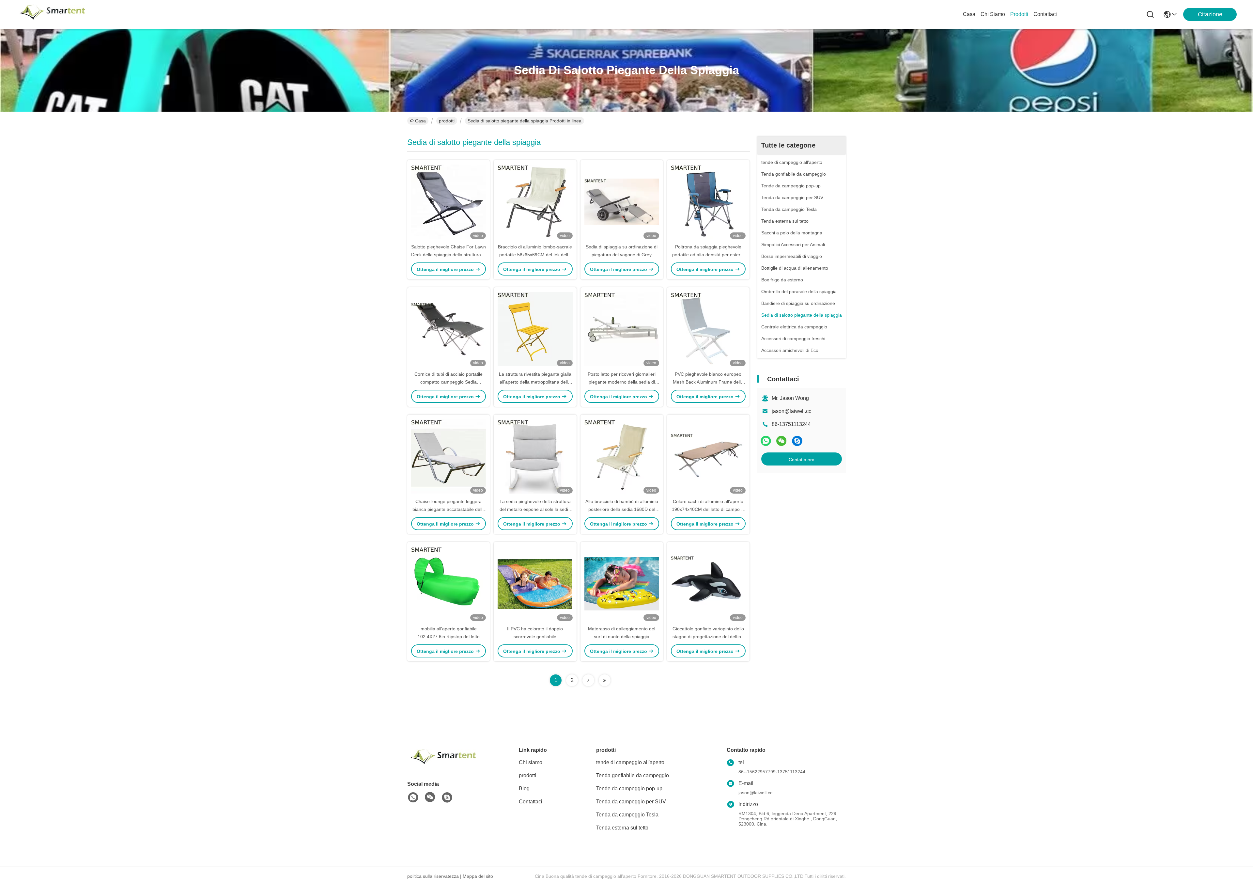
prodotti (1019, 14)
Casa (969, 14)
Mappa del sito (478, 876)
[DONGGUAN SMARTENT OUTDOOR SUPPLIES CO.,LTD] (52, 14)
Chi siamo (993, 14)
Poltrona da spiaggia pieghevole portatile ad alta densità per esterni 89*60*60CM (708, 254)
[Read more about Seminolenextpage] (588, 680)
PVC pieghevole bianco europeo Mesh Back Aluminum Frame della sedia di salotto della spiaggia (708, 381)
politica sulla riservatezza (433, 876)
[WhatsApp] (766, 441)
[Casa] (443, 764)
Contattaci (1045, 14)
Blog (524, 788)
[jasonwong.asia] (797, 441)
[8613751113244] (413, 797)
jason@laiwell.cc (791, 411)
